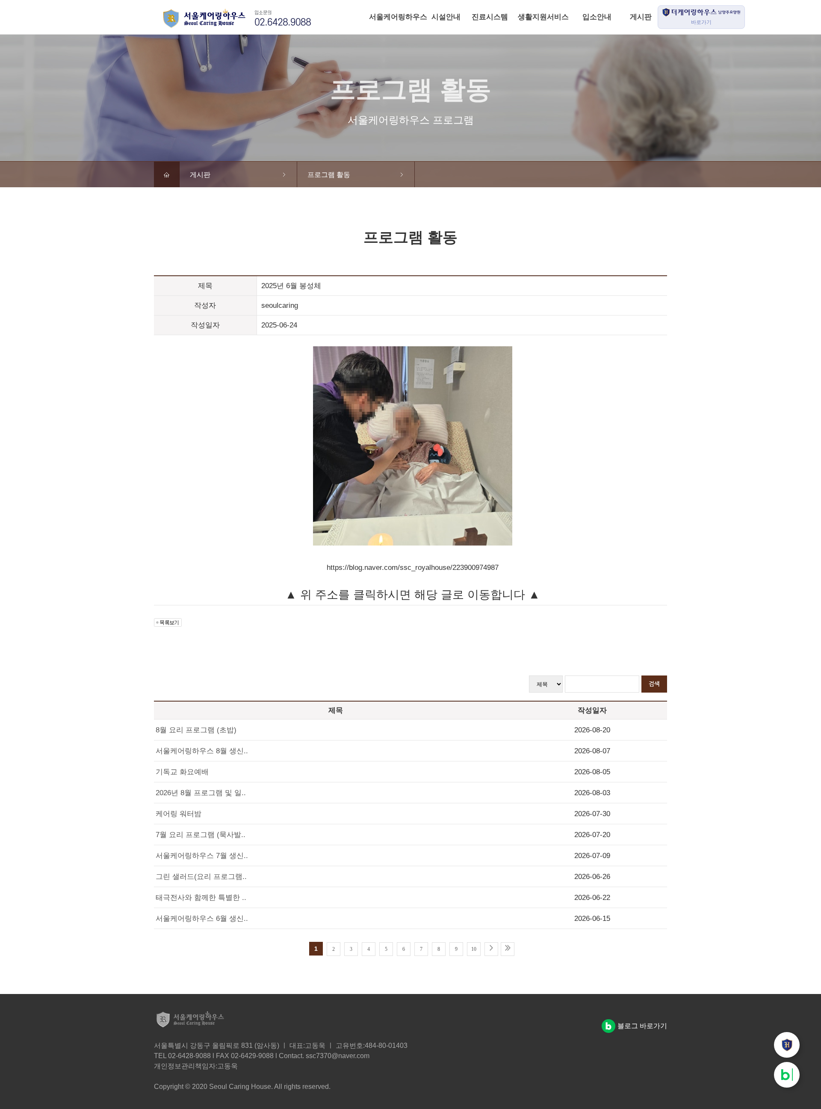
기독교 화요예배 (182, 772)
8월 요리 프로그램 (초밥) (196, 730)
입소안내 (596, 17)
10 (473, 949)
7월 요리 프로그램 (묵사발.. (200, 835)
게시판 (641, 17)
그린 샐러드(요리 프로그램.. (201, 877)
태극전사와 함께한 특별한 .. (201, 898)
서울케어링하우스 (390, 17)
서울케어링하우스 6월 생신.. (202, 918)
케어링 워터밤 (178, 814)
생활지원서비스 (543, 17)
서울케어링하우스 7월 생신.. (202, 856)
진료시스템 (490, 17)
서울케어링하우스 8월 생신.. (202, 751)
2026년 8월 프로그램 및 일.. (201, 793)
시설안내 (446, 17)
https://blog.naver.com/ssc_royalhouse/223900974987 (413, 567)
